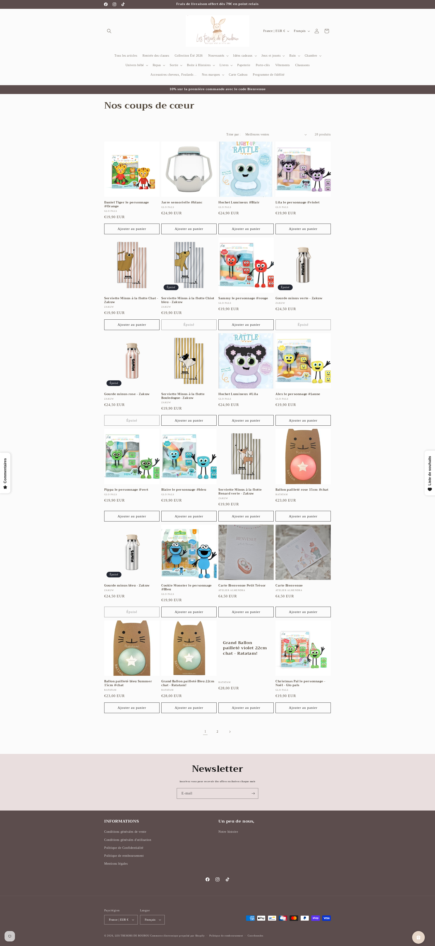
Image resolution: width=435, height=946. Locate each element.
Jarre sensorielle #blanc (181, 203)
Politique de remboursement (124, 855)
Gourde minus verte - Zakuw (299, 298)
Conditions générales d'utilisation (127, 840)
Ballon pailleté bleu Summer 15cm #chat (128, 683)
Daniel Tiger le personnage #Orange (126, 204)
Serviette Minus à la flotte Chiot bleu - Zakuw (187, 300)
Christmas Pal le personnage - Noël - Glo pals (300, 683)
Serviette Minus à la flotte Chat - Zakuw (131, 300)
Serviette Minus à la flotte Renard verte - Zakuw (240, 492)
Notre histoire (228, 831)
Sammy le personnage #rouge (243, 298)
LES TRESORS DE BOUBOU (132, 935)
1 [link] (205, 731)
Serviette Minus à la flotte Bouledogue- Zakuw (183, 396)
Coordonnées (255, 935)
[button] (109, 31)
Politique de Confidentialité (123, 847)
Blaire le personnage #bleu (183, 490)
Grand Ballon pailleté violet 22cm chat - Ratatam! (245, 648)
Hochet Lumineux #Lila (238, 394)
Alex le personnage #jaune (298, 394)
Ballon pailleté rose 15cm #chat (302, 490)
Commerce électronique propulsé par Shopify (177, 935)
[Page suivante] (230, 732)
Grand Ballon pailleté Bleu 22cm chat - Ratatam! (188, 683)
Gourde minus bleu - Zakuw (127, 586)
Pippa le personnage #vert (126, 490)
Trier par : (233, 134)
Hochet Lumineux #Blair (239, 203)
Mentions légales (116, 863)
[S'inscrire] (253, 793)
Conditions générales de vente (125, 831)
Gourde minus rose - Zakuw (127, 394)
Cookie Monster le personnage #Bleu (186, 587)
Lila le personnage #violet (298, 203)
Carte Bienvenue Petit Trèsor (242, 586)
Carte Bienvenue (289, 586)
